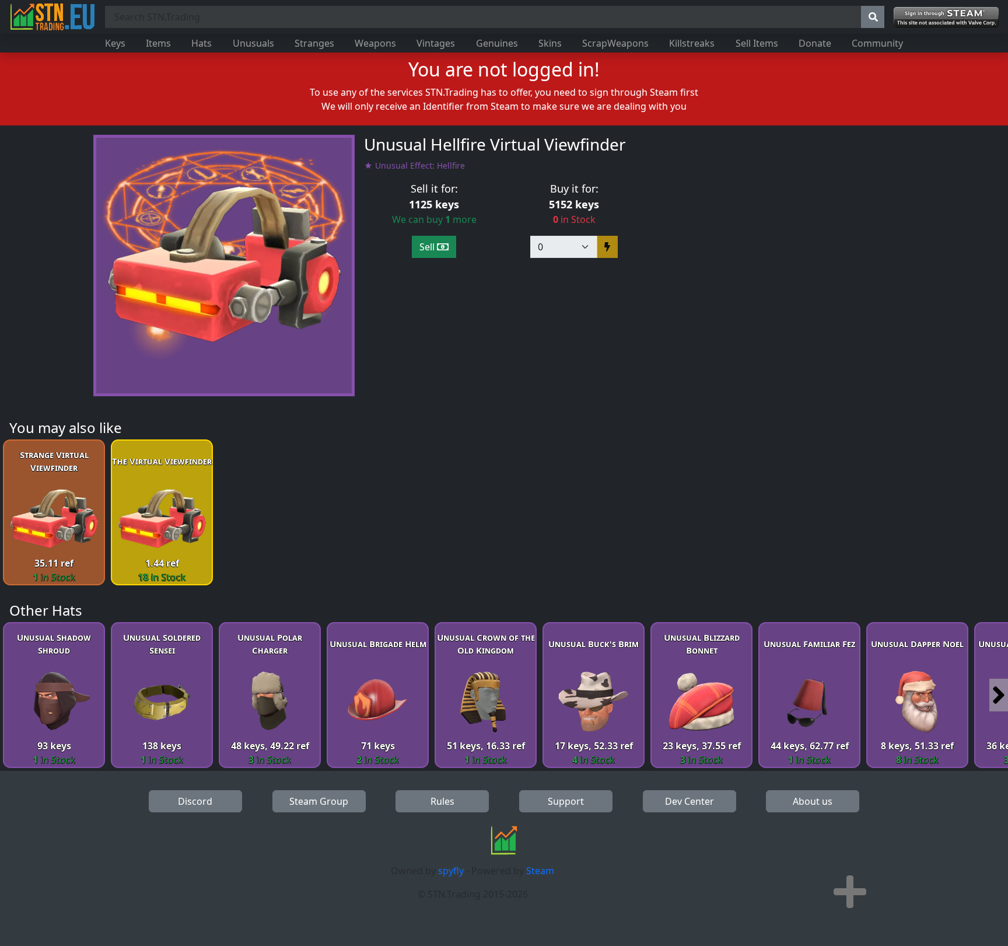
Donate (815, 43)
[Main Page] (52, 17)
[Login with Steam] (946, 17)
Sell (428, 246)
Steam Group (318, 801)
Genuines (497, 43)
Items (158, 43)
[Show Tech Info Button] (850, 892)
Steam (540, 870)
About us (812, 801)
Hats (201, 43)
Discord (195, 801)
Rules (442, 801)
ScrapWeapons (615, 43)
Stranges (314, 43)
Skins (550, 43)
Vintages (435, 43)
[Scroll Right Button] (999, 695)
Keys (115, 43)
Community (877, 43)
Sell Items (757, 43)
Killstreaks (692, 43)
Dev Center (689, 801)
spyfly (451, 870)
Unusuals (253, 43)
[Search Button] (872, 17)
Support (566, 801)
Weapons (375, 43)
